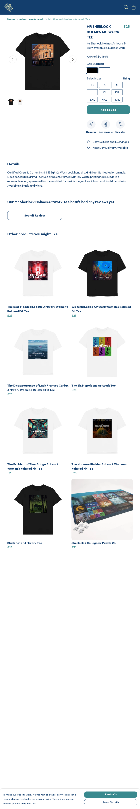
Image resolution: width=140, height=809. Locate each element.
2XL (117, 92)
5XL (117, 99)
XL (104, 92)
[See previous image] (12, 59)
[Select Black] (92, 70)
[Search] (126, 7)
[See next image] (72, 59)
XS (92, 85)
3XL (92, 99)
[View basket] (133, 7)
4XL (104, 99)
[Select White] (104, 70)
